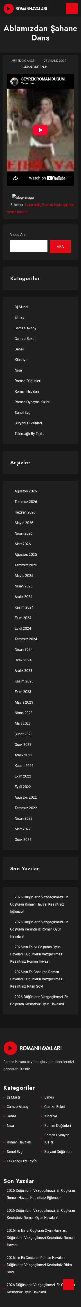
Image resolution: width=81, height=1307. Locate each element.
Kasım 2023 (24, 681)
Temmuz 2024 (26, 639)
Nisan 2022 (24, 818)
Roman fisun (52, 205)
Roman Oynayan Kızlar (32, 402)
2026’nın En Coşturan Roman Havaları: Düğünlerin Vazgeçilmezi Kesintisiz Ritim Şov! (36, 979)
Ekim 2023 (23, 692)
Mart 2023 (23, 723)
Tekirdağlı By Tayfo (30, 434)
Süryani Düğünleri (28, 423)
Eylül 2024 (23, 628)
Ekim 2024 (23, 618)
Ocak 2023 (23, 744)
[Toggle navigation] (72, 8)
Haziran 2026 (25, 512)
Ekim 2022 (23, 776)
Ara (60, 246)
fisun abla (32, 205)
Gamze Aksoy (25, 328)
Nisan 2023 (24, 713)
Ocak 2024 (23, 660)
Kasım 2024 (24, 607)
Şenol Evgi (23, 412)
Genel (19, 349)
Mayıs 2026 (24, 523)
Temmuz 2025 (26, 565)
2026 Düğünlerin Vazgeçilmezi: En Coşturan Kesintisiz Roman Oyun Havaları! (39, 929)
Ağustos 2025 (26, 554)
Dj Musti (21, 307)
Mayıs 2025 (24, 576)
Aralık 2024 (23, 597)
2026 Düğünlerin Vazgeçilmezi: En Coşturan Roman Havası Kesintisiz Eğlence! (39, 904)
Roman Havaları (27, 391)
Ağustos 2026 (26, 491)
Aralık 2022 (23, 755)
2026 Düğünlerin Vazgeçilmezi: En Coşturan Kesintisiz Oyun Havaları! (41, 1288)
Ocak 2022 (23, 839)
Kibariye (21, 360)
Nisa (18, 370)
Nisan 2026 (24, 533)
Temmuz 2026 (26, 502)
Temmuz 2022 (26, 808)
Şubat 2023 (24, 734)
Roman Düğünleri (35, 66)
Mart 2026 (23, 544)
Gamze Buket (25, 339)
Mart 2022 (23, 829)
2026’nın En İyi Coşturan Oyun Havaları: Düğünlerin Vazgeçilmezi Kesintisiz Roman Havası (36, 954)
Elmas (19, 317)
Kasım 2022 (24, 766)
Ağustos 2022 (26, 797)
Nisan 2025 (24, 586)
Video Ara (17, 235)
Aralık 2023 (23, 671)
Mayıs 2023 (24, 702)
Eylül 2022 (23, 787)
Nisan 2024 (24, 649)
